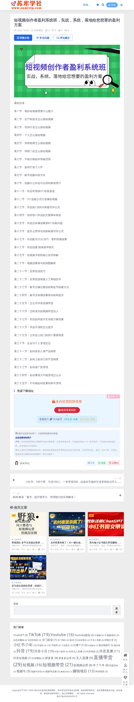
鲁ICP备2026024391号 (67, 696)
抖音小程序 (61, 651)
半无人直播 (97, 640)
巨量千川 (80, 645)
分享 (92, 463)
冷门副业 (49, 640)
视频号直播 (52, 671)
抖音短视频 (22, 658)
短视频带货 (58, 665)
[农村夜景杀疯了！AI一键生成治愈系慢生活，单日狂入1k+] (67, 524)
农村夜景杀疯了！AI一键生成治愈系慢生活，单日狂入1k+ (66, 544)
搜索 (15, 603)
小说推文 (67, 645)
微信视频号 (106, 645)
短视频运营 (82, 665)
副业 (73, 639)
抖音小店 (44, 651)
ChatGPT (20, 635)
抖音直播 (109, 651)
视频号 (23, 671)
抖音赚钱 (38, 658)
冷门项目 (63, 640)
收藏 (103, 463)
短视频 (32, 664)
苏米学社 (25, 463)
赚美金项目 (66, 672)
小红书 (22, 644)
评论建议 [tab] (65, 37)
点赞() (115, 463)
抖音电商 (92, 651)
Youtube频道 (84, 635)
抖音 (25, 650)
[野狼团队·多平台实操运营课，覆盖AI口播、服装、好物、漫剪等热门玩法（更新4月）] (28, 524)
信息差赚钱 (20, 640)
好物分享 (110, 639)
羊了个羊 (101, 665)
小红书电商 (54, 645)
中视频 (99, 635)
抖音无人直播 (77, 651)
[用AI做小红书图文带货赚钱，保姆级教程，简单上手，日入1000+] (106, 524)
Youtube (62, 634)
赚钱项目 (84, 670)
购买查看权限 (68, 410)
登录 (113, 5)
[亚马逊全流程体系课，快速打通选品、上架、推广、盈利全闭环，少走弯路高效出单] (28, 567)
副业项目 (84, 640)
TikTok (39, 634)
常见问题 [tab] (44, 37)
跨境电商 (101, 671)
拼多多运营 (67, 658)
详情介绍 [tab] (24, 37)
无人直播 (84, 658)
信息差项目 (34, 640)
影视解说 (93, 645)
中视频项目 (111, 635)
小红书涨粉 (39, 645)
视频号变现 (38, 671)
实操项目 (38, 30)
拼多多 (51, 658)
